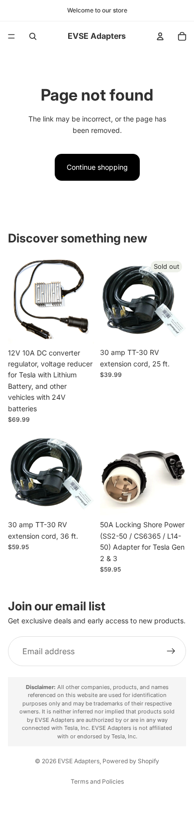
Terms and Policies (97, 781)
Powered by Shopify (130, 761)
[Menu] (11, 36)
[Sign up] (171, 651)
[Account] (160, 36)
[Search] (33, 36)
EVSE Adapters (78, 761)
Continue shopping (97, 167)
